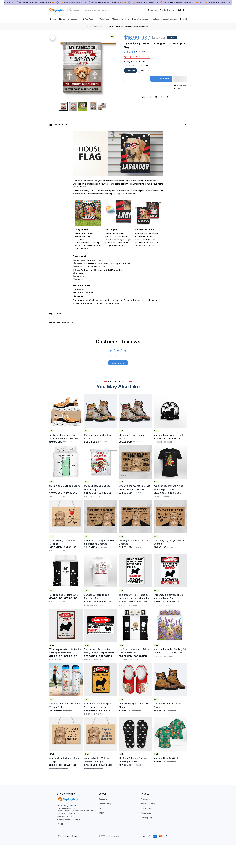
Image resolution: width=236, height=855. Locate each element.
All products (98, 26)
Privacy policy (146, 799)
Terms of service (148, 804)
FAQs (101, 808)
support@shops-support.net (68, 820)
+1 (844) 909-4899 (65, 817)
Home (89, 26)
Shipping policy (147, 808)
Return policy (146, 813)
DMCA (101, 813)
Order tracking (105, 804)
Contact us (103, 799)
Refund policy (146, 818)
